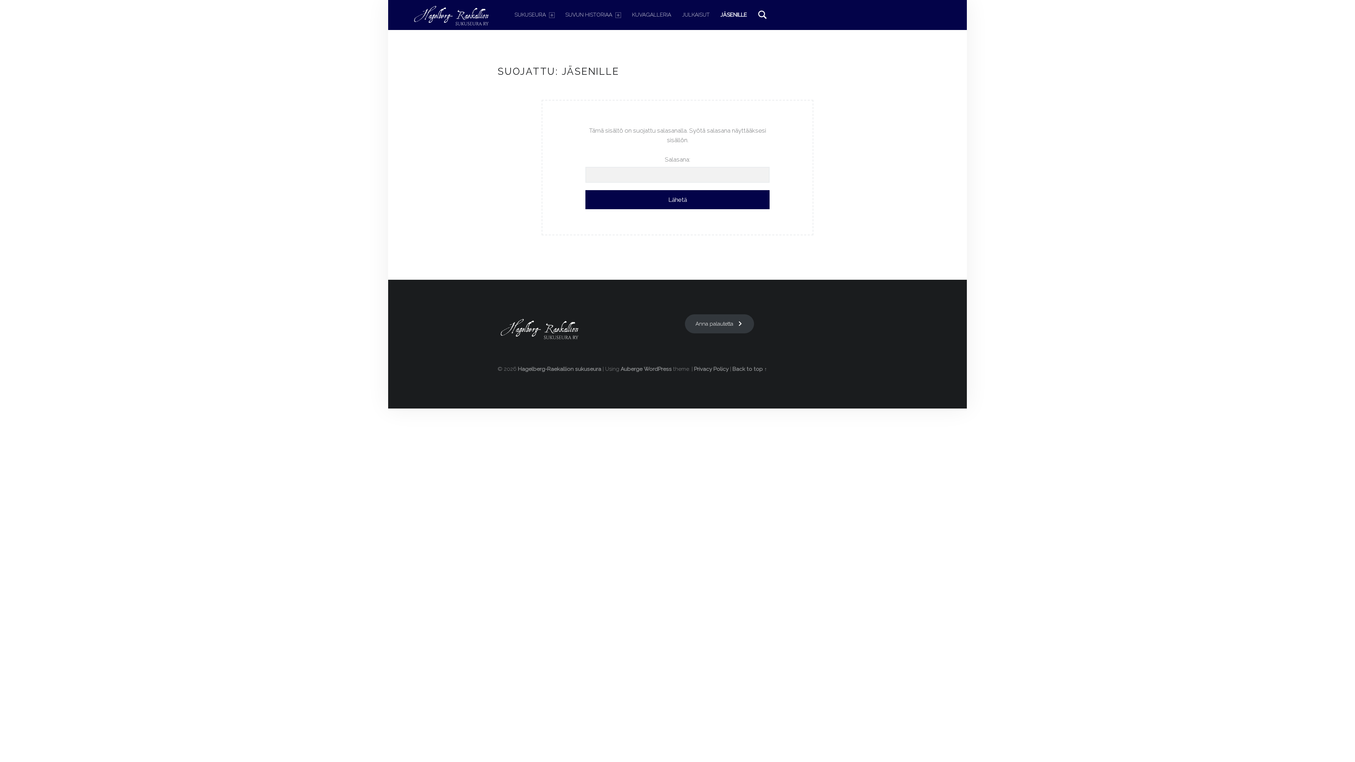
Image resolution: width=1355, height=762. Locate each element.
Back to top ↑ (750, 369)
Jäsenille (734, 15)
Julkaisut (696, 15)
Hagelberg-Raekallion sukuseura (559, 369)
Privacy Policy (711, 369)
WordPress (658, 369)
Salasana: (677, 159)
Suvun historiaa (588, 15)
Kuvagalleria (651, 15)
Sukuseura (530, 15)
